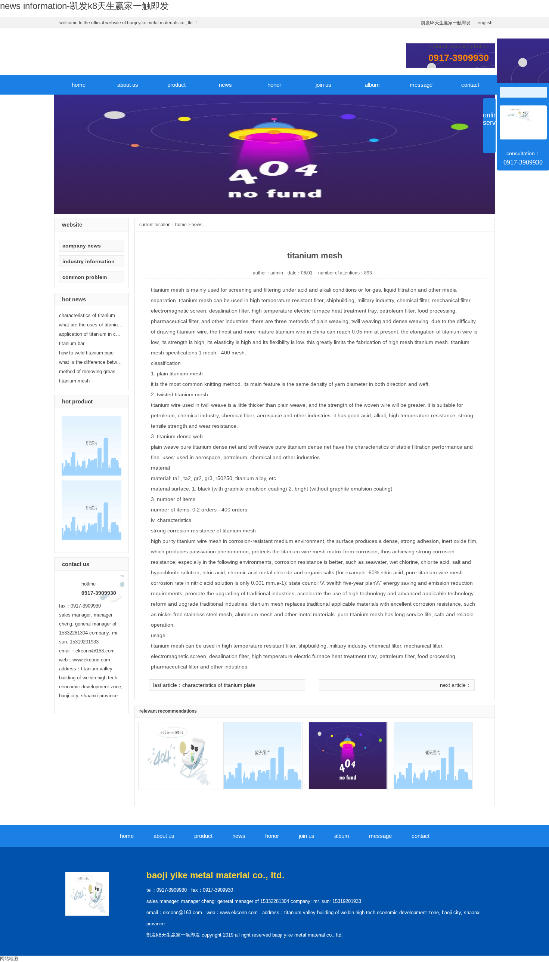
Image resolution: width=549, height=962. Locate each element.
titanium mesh (74, 381)
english (485, 22)
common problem (84, 277)
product (176, 85)
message (421, 85)
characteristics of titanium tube (90, 315)
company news (81, 246)
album (372, 85)
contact (470, 85)
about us (127, 85)
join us (323, 85)
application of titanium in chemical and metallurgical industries (90, 334)
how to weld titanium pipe (86, 353)
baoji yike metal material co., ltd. (215, 875)
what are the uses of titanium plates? (90, 325)
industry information (88, 261)
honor (274, 85)
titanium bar (71, 343)
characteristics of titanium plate (218, 685)
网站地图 (9, 958)
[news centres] (274, 212)
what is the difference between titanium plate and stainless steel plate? (90, 362)
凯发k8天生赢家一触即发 (446, 22)
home (79, 85)
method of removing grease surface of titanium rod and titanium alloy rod (90, 371)
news (225, 85)
